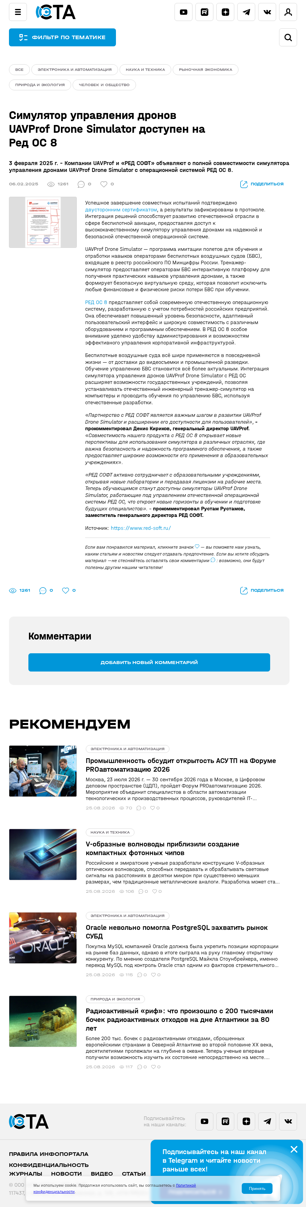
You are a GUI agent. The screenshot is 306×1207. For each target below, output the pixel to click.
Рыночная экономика (205, 70)
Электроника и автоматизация (75, 70)
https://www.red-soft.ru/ (141, 528)
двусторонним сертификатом (121, 210)
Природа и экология (40, 85)
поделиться (267, 184)
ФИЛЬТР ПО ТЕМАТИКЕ (68, 37)
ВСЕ (19, 70)
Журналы (25, 1174)
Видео (102, 1174)
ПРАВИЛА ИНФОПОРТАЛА (48, 1154)
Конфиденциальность (49, 1165)
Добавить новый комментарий (149, 662)
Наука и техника (145, 70)
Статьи (134, 1174)
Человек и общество (104, 85)
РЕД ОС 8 (96, 302)
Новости (66, 1174)
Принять (257, 1188)
